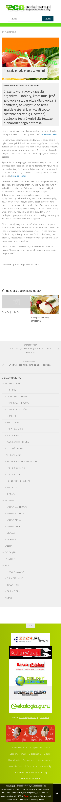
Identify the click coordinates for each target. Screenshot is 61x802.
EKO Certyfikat (11, 552)
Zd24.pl (47, 753)
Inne (7, 565)
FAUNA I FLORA (13, 591)
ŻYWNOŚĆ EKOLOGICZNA (18, 442)
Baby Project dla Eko (11, 312)
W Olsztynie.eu (16, 766)
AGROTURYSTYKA (14, 474)
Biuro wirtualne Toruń (30, 778)
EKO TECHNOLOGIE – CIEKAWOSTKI (22, 461)
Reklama (44, 717)
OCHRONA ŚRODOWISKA (17, 396)
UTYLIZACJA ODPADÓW (17, 409)
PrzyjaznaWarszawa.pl (40, 747)
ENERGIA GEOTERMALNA (17, 507)
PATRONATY (10, 558)
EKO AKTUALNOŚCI (13, 383)
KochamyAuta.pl (45, 760)
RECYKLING (11, 416)
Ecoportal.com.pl (18, 753)
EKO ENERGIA (10, 500)
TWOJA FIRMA (13, 584)
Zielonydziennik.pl (18, 747)
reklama (8, 597)
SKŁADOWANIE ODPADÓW (18, 403)
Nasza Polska (14, 760)
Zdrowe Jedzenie (48, 134)
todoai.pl (44, 772)
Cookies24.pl (46, 766)
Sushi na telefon (19, 176)
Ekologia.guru (35, 753)
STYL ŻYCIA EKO (9, 32)
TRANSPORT (12, 494)
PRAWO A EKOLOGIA (15, 571)
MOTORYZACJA (13, 487)
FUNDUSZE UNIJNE (15, 578)
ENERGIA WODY (13, 526)
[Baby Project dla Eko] (16, 301)
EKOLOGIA (11, 390)
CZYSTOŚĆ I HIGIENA (15, 448)
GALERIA (8, 545)
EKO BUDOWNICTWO (16, 468)
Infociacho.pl (31, 766)
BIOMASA (11, 533)
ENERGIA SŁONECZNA (16, 513)
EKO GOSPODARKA (13, 455)
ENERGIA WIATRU (14, 520)
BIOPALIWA (11, 539)
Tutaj (26, 796)
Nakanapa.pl (29, 760)
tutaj (4, 793)
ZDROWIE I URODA (15, 435)
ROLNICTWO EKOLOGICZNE (18, 481)
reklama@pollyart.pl (28, 717)
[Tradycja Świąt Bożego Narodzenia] (44, 304)
